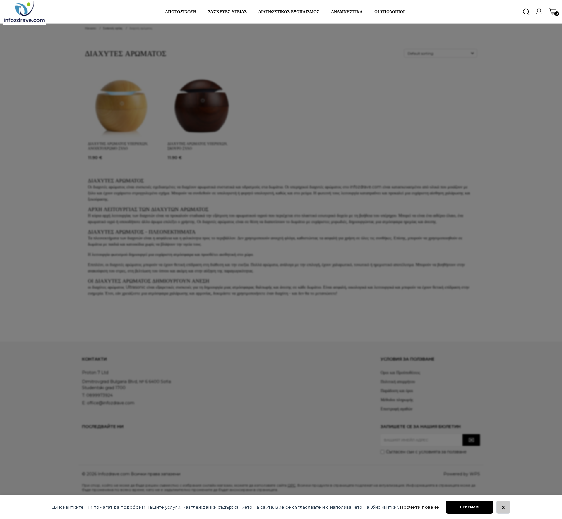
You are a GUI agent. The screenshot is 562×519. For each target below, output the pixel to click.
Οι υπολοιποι (389, 11)
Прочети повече (419, 507)
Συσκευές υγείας (227, 11)
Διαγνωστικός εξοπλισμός (288, 11)
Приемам (469, 507)
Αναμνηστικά (347, 11)
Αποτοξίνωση (180, 11)
